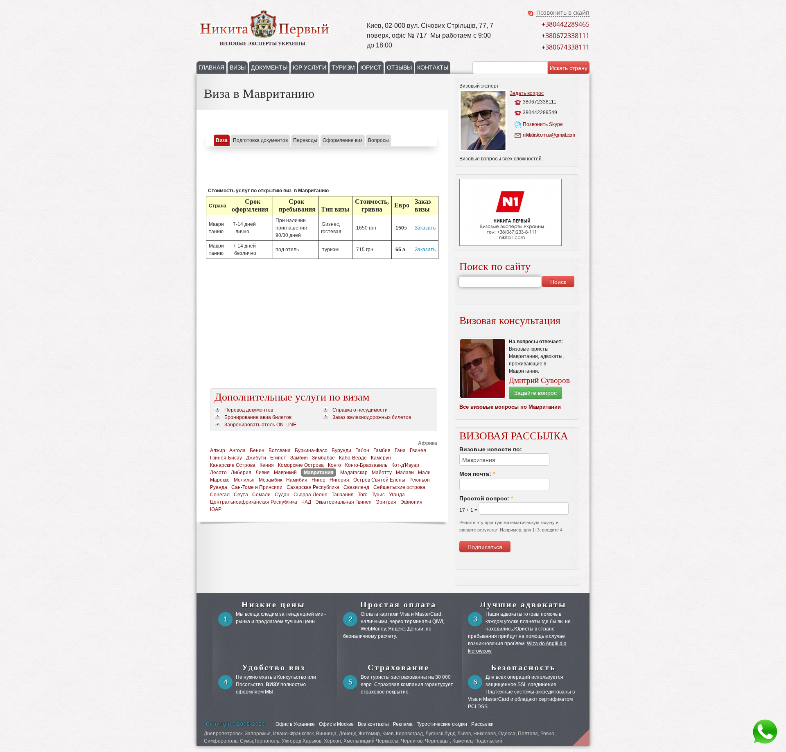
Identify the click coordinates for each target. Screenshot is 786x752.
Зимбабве (323, 458)
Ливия (262, 472)
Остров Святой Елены (379, 480)
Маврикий (285, 472)
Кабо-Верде (353, 458)
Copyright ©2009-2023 (235, 724)
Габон (362, 450)
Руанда (218, 487)
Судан (282, 495)
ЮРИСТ (371, 67)
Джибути (256, 458)
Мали (424, 472)
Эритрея (386, 502)
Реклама (403, 724)
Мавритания (318, 472)
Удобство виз (273, 667)
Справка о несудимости (360, 410)
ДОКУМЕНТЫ (269, 67)
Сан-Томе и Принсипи (256, 487)
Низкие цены (273, 604)
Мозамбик (270, 480)
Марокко (220, 480)
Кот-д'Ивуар (405, 465)
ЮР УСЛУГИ (309, 67)
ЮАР (215, 509)
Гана (400, 450)
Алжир (217, 450)
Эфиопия (411, 502)
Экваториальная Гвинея (343, 502)
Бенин (257, 450)
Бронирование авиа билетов (257, 417)
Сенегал (220, 495)
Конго (334, 465)
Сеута (241, 495)
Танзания (343, 495)
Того (363, 495)
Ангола (237, 450)
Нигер (318, 480)
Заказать (425, 228)
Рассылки (482, 724)
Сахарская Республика (313, 487)
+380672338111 (566, 35)
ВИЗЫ (238, 67)
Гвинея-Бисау (226, 458)
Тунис (378, 495)
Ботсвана (280, 450)
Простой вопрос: (486, 498)
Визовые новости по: (490, 449)
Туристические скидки (442, 724)
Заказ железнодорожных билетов (371, 417)
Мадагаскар (354, 472)
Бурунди (341, 450)
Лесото (218, 472)
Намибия (296, 480)
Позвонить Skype (543, 124)
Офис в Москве (336, 724)
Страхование (398, 667)
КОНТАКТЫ (432, 67)
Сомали (261, 495)
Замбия (299, 458)
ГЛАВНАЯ (211, 67)
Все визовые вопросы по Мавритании (510, 407)
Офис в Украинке (295, 724)
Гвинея (418, 450)
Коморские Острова (301, 465)
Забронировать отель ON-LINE (260, 425)
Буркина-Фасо (311, 450)
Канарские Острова (232, 465)
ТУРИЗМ (343, 67)
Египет (278, 458)
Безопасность (523, 667)
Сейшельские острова (399, 487)
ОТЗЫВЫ (399, 67)
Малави (405, 472)
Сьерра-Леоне (311, 495)
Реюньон (419, 480)
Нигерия (339, 480)
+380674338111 (566, 47)
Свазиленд (356, 487)
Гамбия (382, 450)
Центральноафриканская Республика (253, 502)
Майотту (382, 472)
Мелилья (244, 480)
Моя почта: (477, 474)
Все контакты (373, 724)
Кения (267, 465)
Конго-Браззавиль (366, 465)
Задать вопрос (527, 93)
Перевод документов (248, 410)
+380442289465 (566, 24)
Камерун (381, 458)
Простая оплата (398, 604)
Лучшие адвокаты (523, 604)
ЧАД (306, 502)
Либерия (241, 472)
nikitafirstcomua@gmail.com (548, 135)
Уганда (397, 495)
